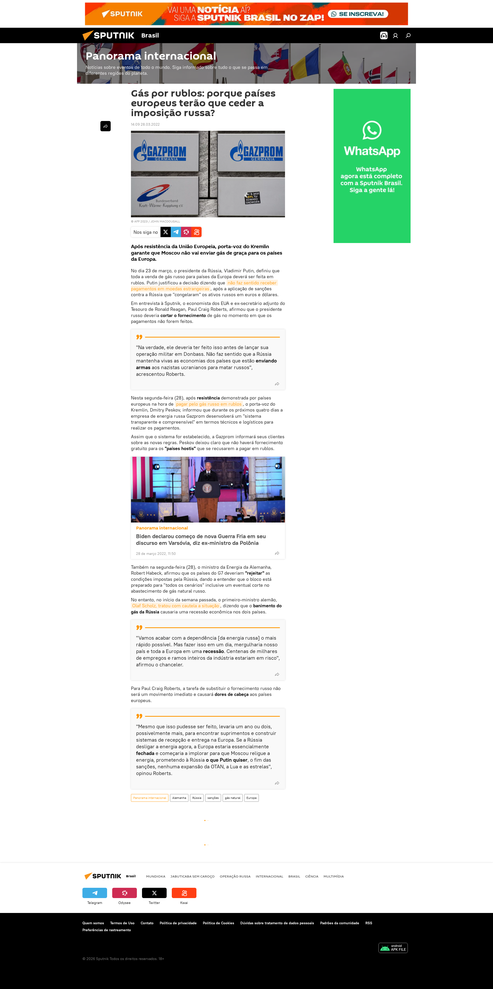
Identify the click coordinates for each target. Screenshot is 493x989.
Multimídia (334, 876)
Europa (251, 798)
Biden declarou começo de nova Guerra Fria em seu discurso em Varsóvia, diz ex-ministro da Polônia (201, 539)
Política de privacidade (178, 923)
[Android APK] (393, 948)
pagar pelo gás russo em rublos (209, 404)
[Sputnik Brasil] (110, 42)
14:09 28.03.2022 (145, 124)
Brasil (294, 876)
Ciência (311, 876)
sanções (213, 798)
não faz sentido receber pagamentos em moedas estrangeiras (204, 286)
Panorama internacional (162, 528)
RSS (368, 923)
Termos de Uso (122, 923)
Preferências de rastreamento (106, 930)
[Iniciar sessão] (395, 35)
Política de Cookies (218, 923)
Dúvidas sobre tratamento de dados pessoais (277, 923)
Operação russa (235, 876)
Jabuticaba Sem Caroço (192, 876)
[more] (277, 384)
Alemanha (179, 798)
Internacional (269, 876)
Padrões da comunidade (339, 923)
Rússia (196, 798)
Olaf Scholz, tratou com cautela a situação (175, 606)
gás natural (232, 798)
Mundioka (155, 876)
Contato (147, 923)
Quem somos (93, 923)
